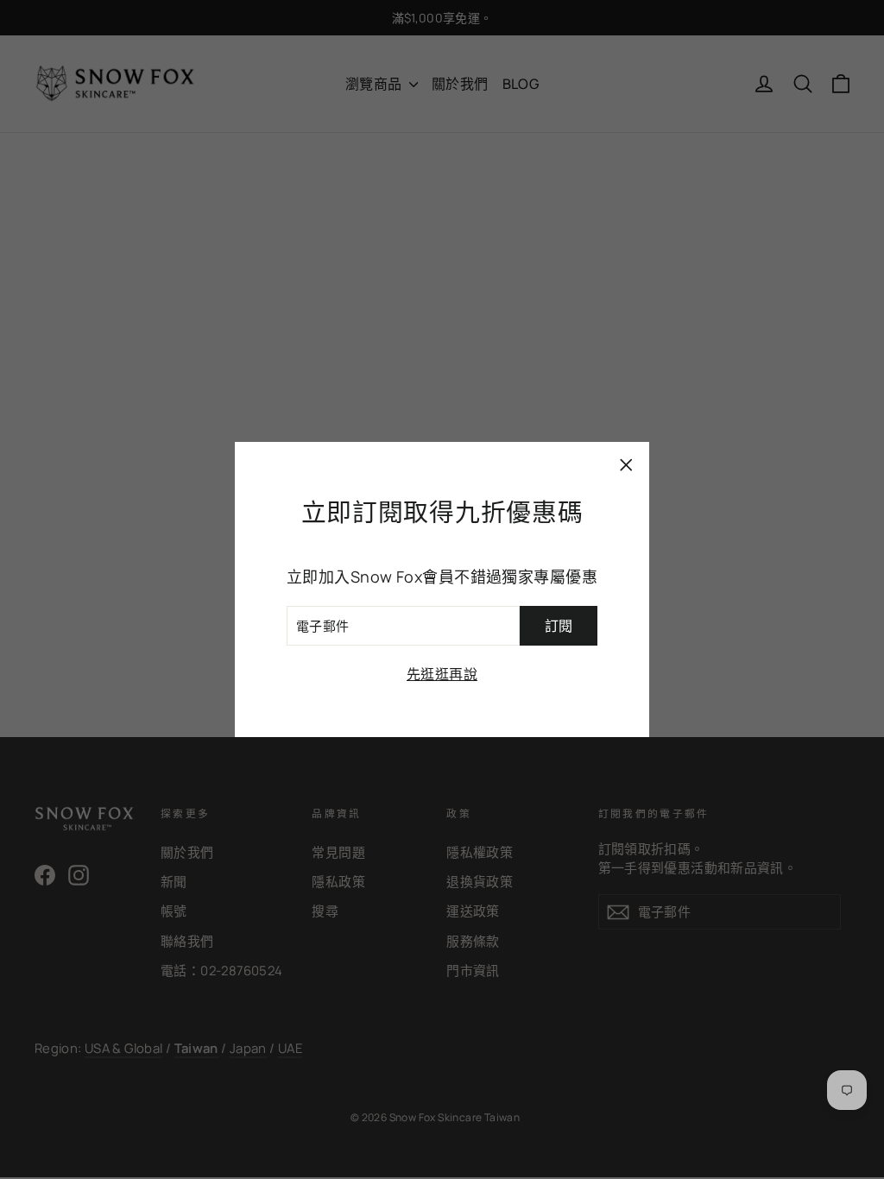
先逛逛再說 (442, 674)
